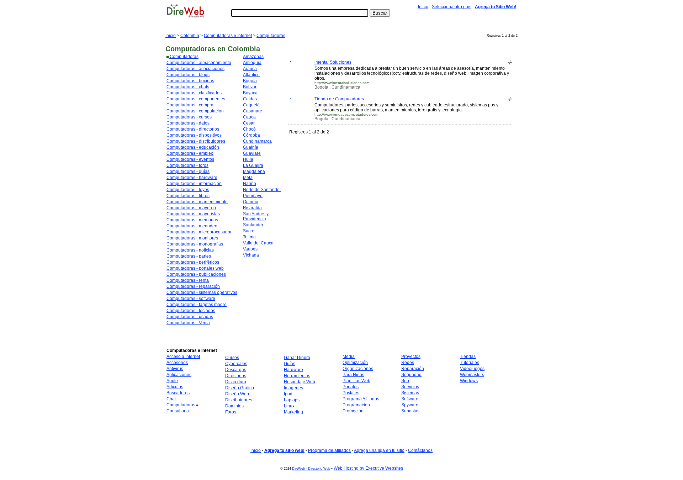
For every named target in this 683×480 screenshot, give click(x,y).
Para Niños (353, 374)
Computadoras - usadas (189, 316)
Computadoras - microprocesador (199, 232)
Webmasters (472, 374)
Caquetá (251, 104)
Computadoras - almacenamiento (198, 62)
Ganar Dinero (297, 357)
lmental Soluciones (332, 62)
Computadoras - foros (187, 165)
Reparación (412, 368)
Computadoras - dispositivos (194, 135)
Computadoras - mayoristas (193, 213)
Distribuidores (238, 399)
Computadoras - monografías (194, 244)
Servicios (410, 386)
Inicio (423, 6)
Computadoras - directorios (192, 129)
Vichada (251, 255)
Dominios (234, 405)
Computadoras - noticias (190, 250)
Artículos (174, 386)
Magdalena (254, 171)
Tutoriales (469, 362)
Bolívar (249, 86)
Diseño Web (237, 393)
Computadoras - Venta (188, 322)
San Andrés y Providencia (256, 216)
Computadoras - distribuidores (195, 141)
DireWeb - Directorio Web (311, 468)
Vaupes (250, 249)
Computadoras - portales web (195, 268)
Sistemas (410, 392)
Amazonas (253, 56)
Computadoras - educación (192, 147)
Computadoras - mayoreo (191, 207)
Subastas (410, 410)
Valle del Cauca (258, 243)
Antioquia (252, 62)
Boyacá (250, 92)
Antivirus (174, 368)
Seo (405, 380)
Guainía (250, 147)
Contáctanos (420, 450)
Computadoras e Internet (228, 35)
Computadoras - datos (188, 123)
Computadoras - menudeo (191, 225)
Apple (172, 380)
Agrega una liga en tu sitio (379, 450)
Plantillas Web (356, 380)
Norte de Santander (262, 189)
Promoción (353, 410)
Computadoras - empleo (189, 153)
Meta (248, 177)
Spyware (409, 404)
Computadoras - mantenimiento (197, 201)
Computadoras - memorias (192, 219)
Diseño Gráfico (239, 387)
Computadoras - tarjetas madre (196, 304)
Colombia (189, 35)
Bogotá (250, 80)
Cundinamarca (257, 141)
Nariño (249, 183)
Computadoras (270, 35)
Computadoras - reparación (193, 286)
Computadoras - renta (187, 280)
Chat (171, 398)
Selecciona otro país (451, 6)
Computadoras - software (190, 298)
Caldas (250, 98)
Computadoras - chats (187, 86)
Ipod (288, 393)
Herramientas (297, 375)
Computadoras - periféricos (192, 262)
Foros (230, 412)
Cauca (249, 117)
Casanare (252, 111)
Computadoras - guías (188, 171)
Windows (469, 380)
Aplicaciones (178, 374)
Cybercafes (236, 363)
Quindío (250, 201)
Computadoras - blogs (188, 74)
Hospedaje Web (299, 381)
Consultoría (177, 410)
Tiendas (468, 356)
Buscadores (178, 392)
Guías (289, 363)
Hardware (293, 369)
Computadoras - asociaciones (195, 68)
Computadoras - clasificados (194, 92)
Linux (289, 405)
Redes (407, 362)
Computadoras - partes (188, 256)
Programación (356, 404)
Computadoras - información (194, 183)
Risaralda (252, 207)
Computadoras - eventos (190, 159)
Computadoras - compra (189, 104)
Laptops (292, 399)
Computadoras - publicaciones (196, 274)
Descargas (235, 369)
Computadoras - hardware (191, 177)
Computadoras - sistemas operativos (201, 292)
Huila (248, 159)
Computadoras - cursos (189, 117)
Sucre (248, 230)
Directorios (235, 375)
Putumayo (253, 195)
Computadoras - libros (188, 195)
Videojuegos (472, 368)
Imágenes (293, 387)
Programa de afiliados (329, 450)
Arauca (250, 68)
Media (349, 356)
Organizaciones (358, 368)
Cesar (249, 123)
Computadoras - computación (195, 111)
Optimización (355, 362)
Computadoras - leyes (187, 189)
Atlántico (251, 74)
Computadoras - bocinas (190, 80)
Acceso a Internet (183, 356)
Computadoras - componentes (195, 98)
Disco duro (235, 381)
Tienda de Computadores (339, 98)
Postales (351, 392)
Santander (253, 224)
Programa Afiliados (361, 398)
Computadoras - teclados (190, 310)
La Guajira (253, 165)
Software (409, 398)
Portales (351, 386)
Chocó (249, 129)
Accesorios (177, 362)
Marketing (293, 412)
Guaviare (252, 153)
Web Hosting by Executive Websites (368, 468)
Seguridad (411, 374)
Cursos (232, 357)
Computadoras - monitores (192, 238)
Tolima (249, 236)
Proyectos (410, 356)
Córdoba (251, 135)
